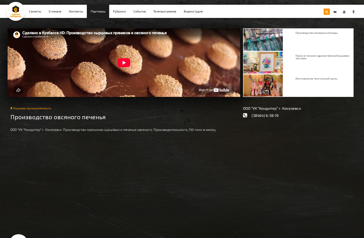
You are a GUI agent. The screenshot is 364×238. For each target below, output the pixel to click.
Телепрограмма (164, 11)
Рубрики (119, 11)
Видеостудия (193, 11)
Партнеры (98, 11)
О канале (55, 11)
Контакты (76, 11)
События (139, 11)
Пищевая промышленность (31, 108)
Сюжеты (35, 11)
